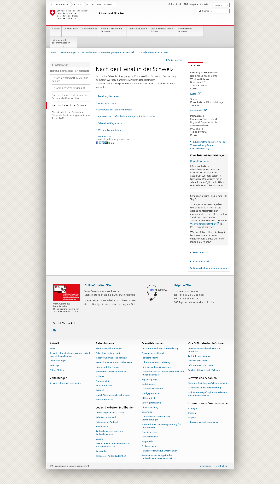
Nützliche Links (149, 432)
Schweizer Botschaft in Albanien (65, 383)
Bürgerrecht (147, 441)
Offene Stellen (57, 370)
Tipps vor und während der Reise (111, 358)
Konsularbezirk (201, 261)
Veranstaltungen (58, 361)
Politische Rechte (150, 358)
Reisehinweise (89, 28)
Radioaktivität (103, 381)
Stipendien (147, 412)
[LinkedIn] (103, 142)
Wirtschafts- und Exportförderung (204, 387)
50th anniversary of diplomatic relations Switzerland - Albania (207, 394)
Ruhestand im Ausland (107, 422)
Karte (193, 93)
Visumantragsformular (203, 223)
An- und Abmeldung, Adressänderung (160, 348)
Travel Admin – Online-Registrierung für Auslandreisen (161, 426)
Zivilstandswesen (89, 52)
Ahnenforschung (150, 407)
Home (53, 52)
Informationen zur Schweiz (201, 365)
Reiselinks (100, 390)
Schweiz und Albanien (185, 30)
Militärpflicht (148, 398)
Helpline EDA (182, 285)
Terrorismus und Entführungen (111, 371)
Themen (192, 413)
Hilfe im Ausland (104, 386)
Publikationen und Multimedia (203, 422)
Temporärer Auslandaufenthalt (111, 456)
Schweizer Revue (150, 436)
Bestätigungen (149, 384)
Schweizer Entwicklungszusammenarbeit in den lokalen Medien (70, 354)
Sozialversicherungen (152, 389)
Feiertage (198, 252)
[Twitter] (100, 142)
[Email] (112, 142)
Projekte (192, 417)
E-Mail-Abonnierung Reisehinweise (113, 395)
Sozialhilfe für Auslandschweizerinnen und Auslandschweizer (163, 373)
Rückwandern (102, 426)
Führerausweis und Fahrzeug (156, 362)
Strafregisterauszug (151, 403)
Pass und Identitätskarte (153, 353)
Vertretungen (71, 28)
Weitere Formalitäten (109, 130)
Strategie (192, 408)
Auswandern (102, 451)
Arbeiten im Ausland (106, 417)
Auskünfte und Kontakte (200, 356)
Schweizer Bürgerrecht (110, 123)
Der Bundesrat (62, 4)
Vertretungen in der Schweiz (110, 412)
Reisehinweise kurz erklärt (108, 353)
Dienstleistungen (138, 28)
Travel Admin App (104, 399)
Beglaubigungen (150, 379)
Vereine (99, 439)
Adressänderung (107, 103)
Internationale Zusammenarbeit (61, 41)
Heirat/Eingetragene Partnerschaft (118, 52)
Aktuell (56, 28)
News (52, 348)
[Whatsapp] (109, 142)
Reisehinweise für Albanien (109, 348)
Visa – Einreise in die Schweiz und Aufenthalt (204, 350)
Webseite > (196, 110)
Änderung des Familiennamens (115, 109)
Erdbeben (100, 376)
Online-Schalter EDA (97, 285)
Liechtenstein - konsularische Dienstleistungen (156, 418)
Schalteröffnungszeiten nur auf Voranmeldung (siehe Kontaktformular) (208, 145)
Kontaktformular (199, 161)
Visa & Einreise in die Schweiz (162, 30)
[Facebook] (97, 142)
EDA (80, 4)
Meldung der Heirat (108, 96)
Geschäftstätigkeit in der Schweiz (204, 370)
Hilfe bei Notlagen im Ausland (156, 367)
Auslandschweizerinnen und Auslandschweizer (109, 432)
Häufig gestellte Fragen (107, 367)
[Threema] (106, 142)
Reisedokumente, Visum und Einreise (114, 362)
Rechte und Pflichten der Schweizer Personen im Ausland (113, 445)
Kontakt (194, 65)
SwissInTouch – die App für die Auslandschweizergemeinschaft (157, 457)
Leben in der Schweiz (198, 361)
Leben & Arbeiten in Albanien (111, 30)
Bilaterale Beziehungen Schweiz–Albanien (208, 383)
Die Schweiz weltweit (101, 4)
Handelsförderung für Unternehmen (159, 451)
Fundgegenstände (150, 393)
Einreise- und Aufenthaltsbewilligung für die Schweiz (126, 116)
